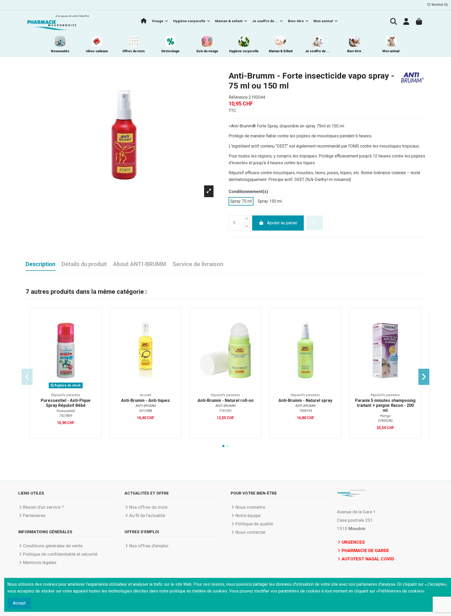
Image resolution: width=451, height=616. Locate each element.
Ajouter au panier (282, 222)
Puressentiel (66, 411)
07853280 (385, 421)
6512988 (145, 411)
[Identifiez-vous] (406, 22)
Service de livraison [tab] (198, 264)
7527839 (65, 416)
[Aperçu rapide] (94, 329)
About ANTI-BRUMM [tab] (139, 264)
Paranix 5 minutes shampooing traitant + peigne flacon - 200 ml (385, 405)
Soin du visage (207, 51)
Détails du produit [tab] (84, 264)
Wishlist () (439, 5)
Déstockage (170, 51)
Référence (238, 97)
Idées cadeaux (97, 51)
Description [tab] (40, 264)
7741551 (225, 411)
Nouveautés (60, 51)
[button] (223, 446)
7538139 (305, 411)
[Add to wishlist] (314, 222)
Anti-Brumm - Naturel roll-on (225, 400)
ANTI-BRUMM (145, 406)
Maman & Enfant (281, 51)
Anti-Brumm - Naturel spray (305, 400)
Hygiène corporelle (244, 51)
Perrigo (385, 416)
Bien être (354, 51)
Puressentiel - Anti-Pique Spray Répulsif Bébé (66, 403)
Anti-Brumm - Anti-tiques (145, 400)
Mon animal (390, 51)
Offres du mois (133, 51)
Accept (19, 603)
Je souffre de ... (317, 51)
